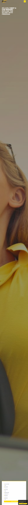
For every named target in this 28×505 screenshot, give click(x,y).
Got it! (23, 503)
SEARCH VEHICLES (14, 501)
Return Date (6, 495)
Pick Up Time (6, 489)
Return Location (7, 492)
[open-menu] (25, 1)
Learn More (22, 502)
